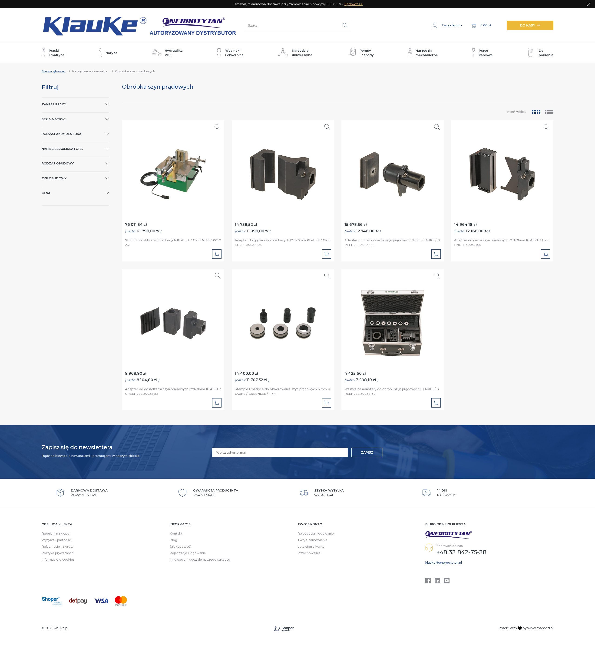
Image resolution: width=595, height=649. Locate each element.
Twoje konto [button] (310, 524)
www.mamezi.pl (540, 628)
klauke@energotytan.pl (443, 562)
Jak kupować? (181, 546)
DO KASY (527, 25)
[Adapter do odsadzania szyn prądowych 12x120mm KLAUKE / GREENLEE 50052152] (173, 321)
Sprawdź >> (353, 4)
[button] (447, 25)
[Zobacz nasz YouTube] (447, 580)
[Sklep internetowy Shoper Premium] (284, 628)
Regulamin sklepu (55, 533)
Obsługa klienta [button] (57, 524)
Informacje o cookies (58, 559)
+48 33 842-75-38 (461, 552)
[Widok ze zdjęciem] (536, 112)
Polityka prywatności (58, 553)
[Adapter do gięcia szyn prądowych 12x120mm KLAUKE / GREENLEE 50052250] (283, 172)
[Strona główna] (143, 25)
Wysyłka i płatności (57, 540)
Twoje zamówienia (312, 540)
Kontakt (176, 533)
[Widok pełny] (549, 112)
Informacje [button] (180, 524)
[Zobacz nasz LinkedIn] (437, 580)
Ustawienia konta (311, 546)
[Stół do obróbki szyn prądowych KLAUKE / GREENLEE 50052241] (173, 172)
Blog (173, 540)
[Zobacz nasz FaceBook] (428, 580)
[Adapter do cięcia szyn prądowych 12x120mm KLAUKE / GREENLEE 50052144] (502, 172)
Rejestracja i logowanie (188, 553)
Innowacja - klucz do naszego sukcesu (200, 559)
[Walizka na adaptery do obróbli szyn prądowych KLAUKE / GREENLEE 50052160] (392, 321)
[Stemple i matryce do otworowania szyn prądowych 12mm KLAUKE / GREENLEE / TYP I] (283, 321)
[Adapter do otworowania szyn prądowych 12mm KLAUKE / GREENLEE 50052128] (392, 172)
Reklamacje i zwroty (57, 546)
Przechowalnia (309, 553)
